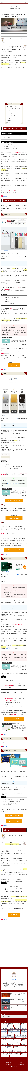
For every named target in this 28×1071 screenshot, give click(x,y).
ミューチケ (14, 1)
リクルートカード (13, 115)
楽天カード (11, 113)
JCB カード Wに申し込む (14, 500)
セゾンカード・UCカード (13, 120)
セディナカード (11, 118)
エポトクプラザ (17, 256)
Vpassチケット (18, 574)
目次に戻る (5, 196)
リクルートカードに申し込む (14, 550)
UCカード (10, 767)
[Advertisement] (14, 86)
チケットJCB (15, 418)
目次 (12, 104)
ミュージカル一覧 (7, 1062)
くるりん (14, 979)
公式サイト (8, 648)
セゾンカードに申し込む (14, 815)
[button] (25, 523)
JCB (4, 415)
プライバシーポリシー (7, 1064)
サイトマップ (14, 1066)
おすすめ (9, 122)
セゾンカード (6, 767)
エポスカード (11, 110)
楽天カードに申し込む (14, 518)
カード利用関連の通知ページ (13, 483)
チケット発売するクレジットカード (14, 108)
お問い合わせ (21, 1064)
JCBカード (10, 112)
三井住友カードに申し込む (14, 719)
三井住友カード (11, 117)
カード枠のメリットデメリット (13, 106)
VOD (21, 1062)
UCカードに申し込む (14, 821)
